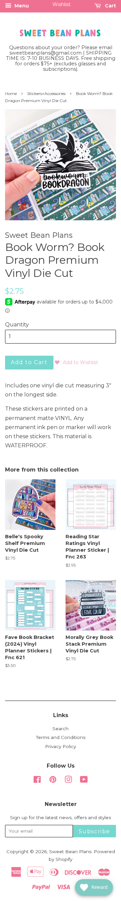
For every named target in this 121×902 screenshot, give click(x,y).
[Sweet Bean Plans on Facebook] (37, 780)
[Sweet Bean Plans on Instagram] (68, 780)
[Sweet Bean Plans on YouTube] (84, 780)
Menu (21, 6)
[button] (76, 362)
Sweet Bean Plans (70, 851)
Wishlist (61, 4)
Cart (110, 6)
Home (11, 93)
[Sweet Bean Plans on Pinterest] (52, 780)
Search (60, 728)
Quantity (17, 324)
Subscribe (94, 831)
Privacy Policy (60, 746)
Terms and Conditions (60, 737)
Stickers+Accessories (46, 93)
